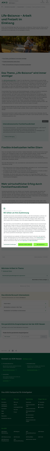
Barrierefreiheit (33, 240)
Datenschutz (40, 237)
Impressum (24, 240)
